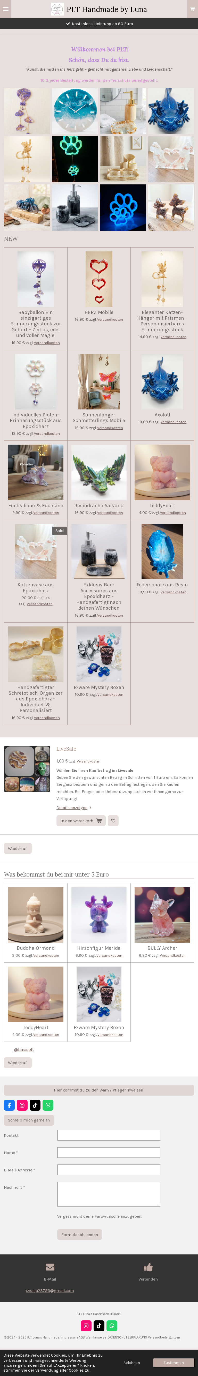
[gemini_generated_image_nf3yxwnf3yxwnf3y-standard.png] (75, 207)
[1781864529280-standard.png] (123, 159)
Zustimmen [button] (173, 1362)
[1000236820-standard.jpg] (123, 207)
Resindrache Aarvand (98, 505)
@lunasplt (24, 1049)
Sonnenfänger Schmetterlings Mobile (99, 417)
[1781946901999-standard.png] (27, 159)
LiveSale (66, 749)
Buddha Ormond (36, 948)
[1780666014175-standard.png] (171, 111)
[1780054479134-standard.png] (27, 207)
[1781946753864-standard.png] (123, 111)
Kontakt (11, 1135)
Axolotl (162, 415)
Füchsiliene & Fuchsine (35, 505)
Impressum (69, 1337)
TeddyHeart (162, 505)
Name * (11, 1152)
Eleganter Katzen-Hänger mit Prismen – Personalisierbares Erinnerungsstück (162, 321)
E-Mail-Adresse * (19, 1170)
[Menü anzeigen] (5, 9)
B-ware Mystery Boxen (99, 687)
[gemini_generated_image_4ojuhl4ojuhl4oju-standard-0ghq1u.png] (27, 111)
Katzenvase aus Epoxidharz (36, 587)
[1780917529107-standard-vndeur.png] (171, 159)
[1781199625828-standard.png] (75, 111)
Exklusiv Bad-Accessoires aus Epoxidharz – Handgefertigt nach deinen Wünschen (98, 596)
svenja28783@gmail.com (50, 1290)
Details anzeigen (71, 807)
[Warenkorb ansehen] (192, 9)
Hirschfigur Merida (99, 948)
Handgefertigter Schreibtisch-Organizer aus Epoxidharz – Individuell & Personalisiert (36, 699)
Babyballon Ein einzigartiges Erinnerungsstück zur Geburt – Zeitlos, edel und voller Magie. (35, 324)
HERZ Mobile (99, 312)
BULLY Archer (162, 948)
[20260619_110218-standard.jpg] (75, 159)
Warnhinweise (96, 1337)
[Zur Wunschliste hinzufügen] (113, 820)
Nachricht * (14, 1187)
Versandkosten (47, 343)
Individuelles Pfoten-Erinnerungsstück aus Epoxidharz (36, 420)
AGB (82, 1337)
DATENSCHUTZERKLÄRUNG (127, 1337)
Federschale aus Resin (162, 585)
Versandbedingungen (164, 1337)
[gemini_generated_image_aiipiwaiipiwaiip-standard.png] (171, 207)
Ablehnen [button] (131, 1362)
